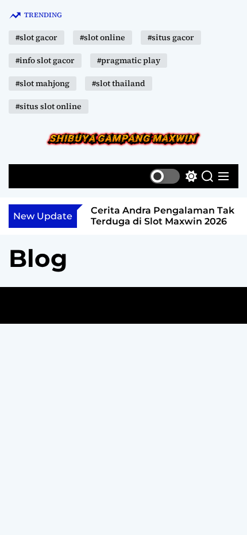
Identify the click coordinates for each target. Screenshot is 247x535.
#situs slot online (49, 106)
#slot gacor (36, 37)
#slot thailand (118, 83)
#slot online (102, 37)
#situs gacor (171, 37)
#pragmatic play (128, 60)
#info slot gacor (45, 60)
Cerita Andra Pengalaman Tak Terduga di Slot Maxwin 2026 (162, 216)
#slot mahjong (43, 83)
